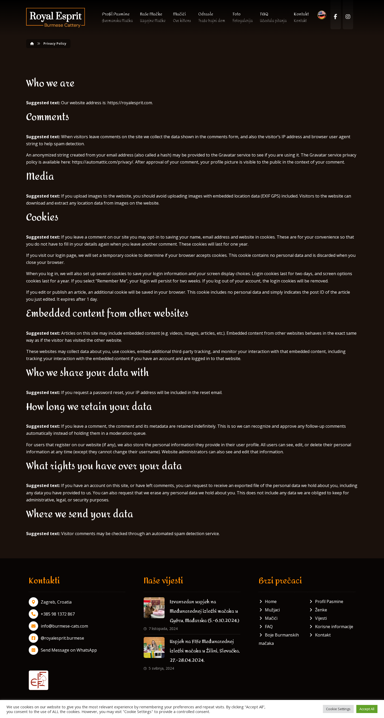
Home (271, 601)
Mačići (271, 618)
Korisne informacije (334, 626)
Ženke (321, 610)
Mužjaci (272, 610)
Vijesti (321, 618)
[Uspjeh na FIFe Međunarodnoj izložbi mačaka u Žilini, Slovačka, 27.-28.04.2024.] (154, 647)
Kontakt (323, 635)
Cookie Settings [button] (338, 709)
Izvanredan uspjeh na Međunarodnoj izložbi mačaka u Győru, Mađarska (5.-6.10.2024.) (204, 611)
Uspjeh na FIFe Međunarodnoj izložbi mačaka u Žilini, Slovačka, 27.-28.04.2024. (205, 651)
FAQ (269, 626)
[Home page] (32, 43)
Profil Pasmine (329, 601)
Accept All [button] (366, 709)
